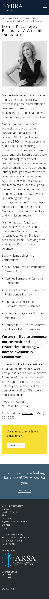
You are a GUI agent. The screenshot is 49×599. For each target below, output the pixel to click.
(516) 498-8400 (9, 543)
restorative (38, 95)
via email (27, 413)
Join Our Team (8, 518)
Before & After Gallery (12, 505)
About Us (6, 515)
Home (4, 18)
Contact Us (16, 446)
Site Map (6, 524)
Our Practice (14, 18)
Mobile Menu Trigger (45, 7)
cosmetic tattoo (17, 100)
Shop (4, 527)
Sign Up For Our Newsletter (15, 521)
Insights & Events (10, 512)
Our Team (26, 18)
